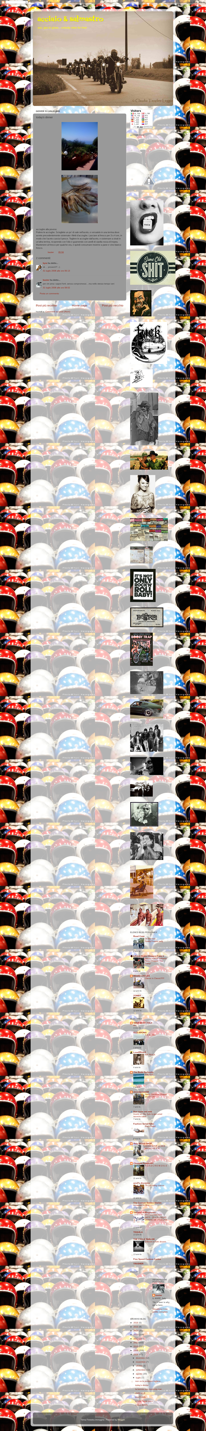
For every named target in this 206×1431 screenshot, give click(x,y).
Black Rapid (150, 1126)
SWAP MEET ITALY (142, 1023)
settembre (141, 1370)
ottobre (139, 1366)
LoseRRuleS (139, 1052)
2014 (136, 1331)
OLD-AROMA (140, 1032)
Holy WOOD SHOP (142, 1143)
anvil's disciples (141, 1183)
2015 (136, 1327)
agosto (139, 1374)
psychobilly (140, 1397)
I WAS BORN (141, 1405)
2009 (136, 1350)
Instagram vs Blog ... (142, 1205)
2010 (136, 1346)
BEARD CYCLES (141, 976)
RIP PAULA (150, 1055)
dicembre (140, 1358)
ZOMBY (137, 996)
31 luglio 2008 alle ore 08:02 (56, 288)
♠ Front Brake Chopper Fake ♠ (148, 956)
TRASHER (138, 1264)
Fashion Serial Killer (143, 1124)
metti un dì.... (141, 1393)
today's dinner (142, 1385)
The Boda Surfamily (143, 1072)
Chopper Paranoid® (143, 1163)
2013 (136, 1335)
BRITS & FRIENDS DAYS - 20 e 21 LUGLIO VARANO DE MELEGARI (156, 1217)
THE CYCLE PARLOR (144, 1239)
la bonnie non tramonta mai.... (149, 1389)
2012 (136, 1339)
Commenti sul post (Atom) (57, 312)
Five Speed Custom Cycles (147, 1259)
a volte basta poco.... (145, 1401)
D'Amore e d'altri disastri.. (156, 1242)
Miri (134, 1025)
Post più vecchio (112, 305)
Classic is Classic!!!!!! (154, 978)
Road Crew (138, 936)
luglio (138, 1378)
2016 (136, 1323)
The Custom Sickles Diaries (147, 1203)
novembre (141, 1362)
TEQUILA (138, 1232)
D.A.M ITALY (150, 1035)
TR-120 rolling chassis (154, 1185)
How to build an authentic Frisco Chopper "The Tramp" (156, 961)
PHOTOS (149, 1074)
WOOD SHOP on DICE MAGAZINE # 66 (155, 1147)
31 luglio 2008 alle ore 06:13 (56, 271)
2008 (136, 1354)
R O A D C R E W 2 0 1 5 (156, 1166)
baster (46, 280)
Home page (79, 305)
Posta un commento (49, 293)
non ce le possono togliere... (148, 1381)
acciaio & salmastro (70, 19)
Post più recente (46, 305)
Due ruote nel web (142, 1112)
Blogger (121, 1420)
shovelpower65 (141, 1092)
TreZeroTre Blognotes (144, 1212)
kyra (45, 263)
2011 (136, 1343)
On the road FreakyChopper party (154, 940)
